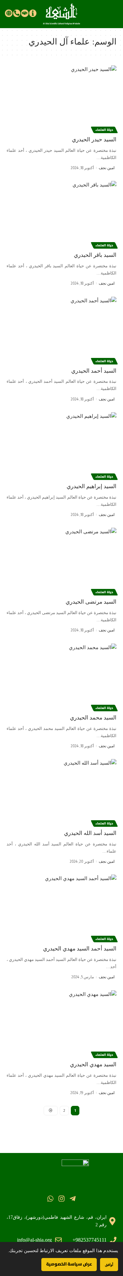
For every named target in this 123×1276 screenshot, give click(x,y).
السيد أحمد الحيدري (93, 371)
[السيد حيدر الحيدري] (61, 98)
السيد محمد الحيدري (93, 718)
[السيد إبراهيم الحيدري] (61, 445)
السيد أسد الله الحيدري (90, 833)
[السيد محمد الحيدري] (61, 676)
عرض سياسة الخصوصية (69, 1264)
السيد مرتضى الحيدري (91, 602)
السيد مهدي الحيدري (93, 1064)
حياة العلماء (104, 130)
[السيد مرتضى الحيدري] (61, 561)
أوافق (109, 1264)
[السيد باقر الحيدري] (61, 214)
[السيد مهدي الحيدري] (61, 1023)
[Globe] (8, 13)
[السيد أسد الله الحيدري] (61, 792)
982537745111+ (89, 1240)
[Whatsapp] (50, 1198)
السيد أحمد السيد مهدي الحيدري (79, 949)
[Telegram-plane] (72, 1198)
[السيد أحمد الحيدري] (61, 330)
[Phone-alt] (16, 13)
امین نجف (106, 168)
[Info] (32, 13)
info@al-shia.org (34, 1240)
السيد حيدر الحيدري (94, 139)
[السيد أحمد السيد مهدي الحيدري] (61, 907)
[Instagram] (61, 1198)
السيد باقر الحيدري (95, 255)
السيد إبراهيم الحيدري (91, 486)
